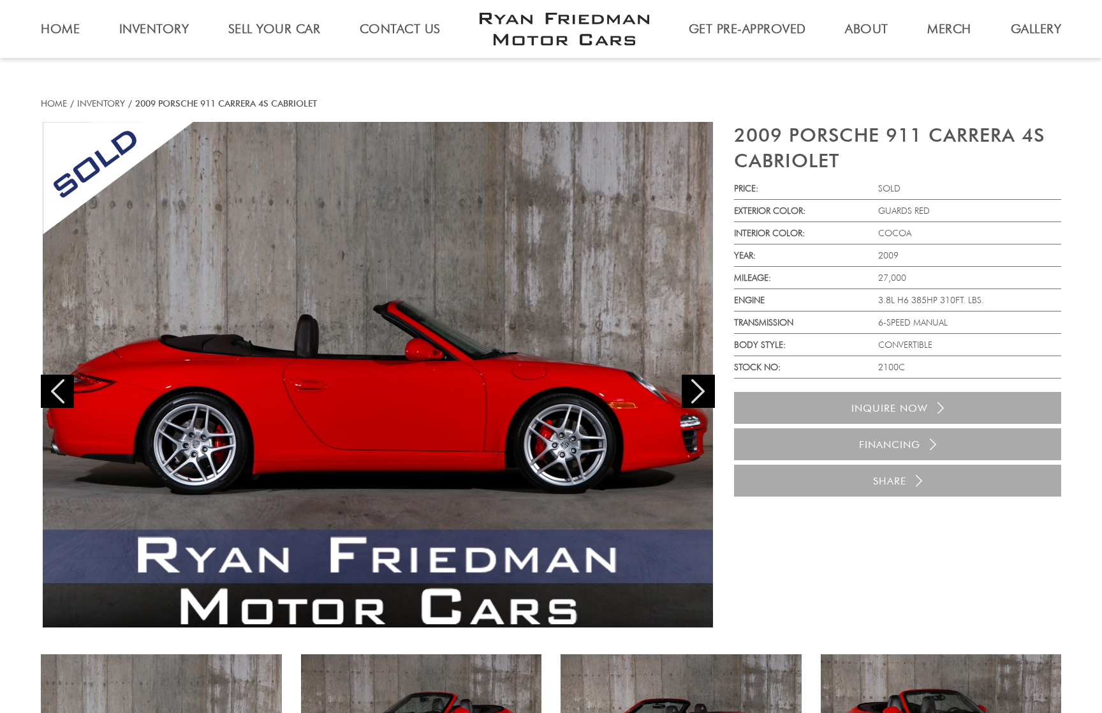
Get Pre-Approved (747, 28)
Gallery (1036, 28)
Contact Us (400, 28)
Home (54, 103)
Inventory (101, 103)
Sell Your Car (274, 28)
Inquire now (889, 408)
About (866, 28)
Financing (889, 445)
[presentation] (57, 391)
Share (889, 481)
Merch (949, 28)
